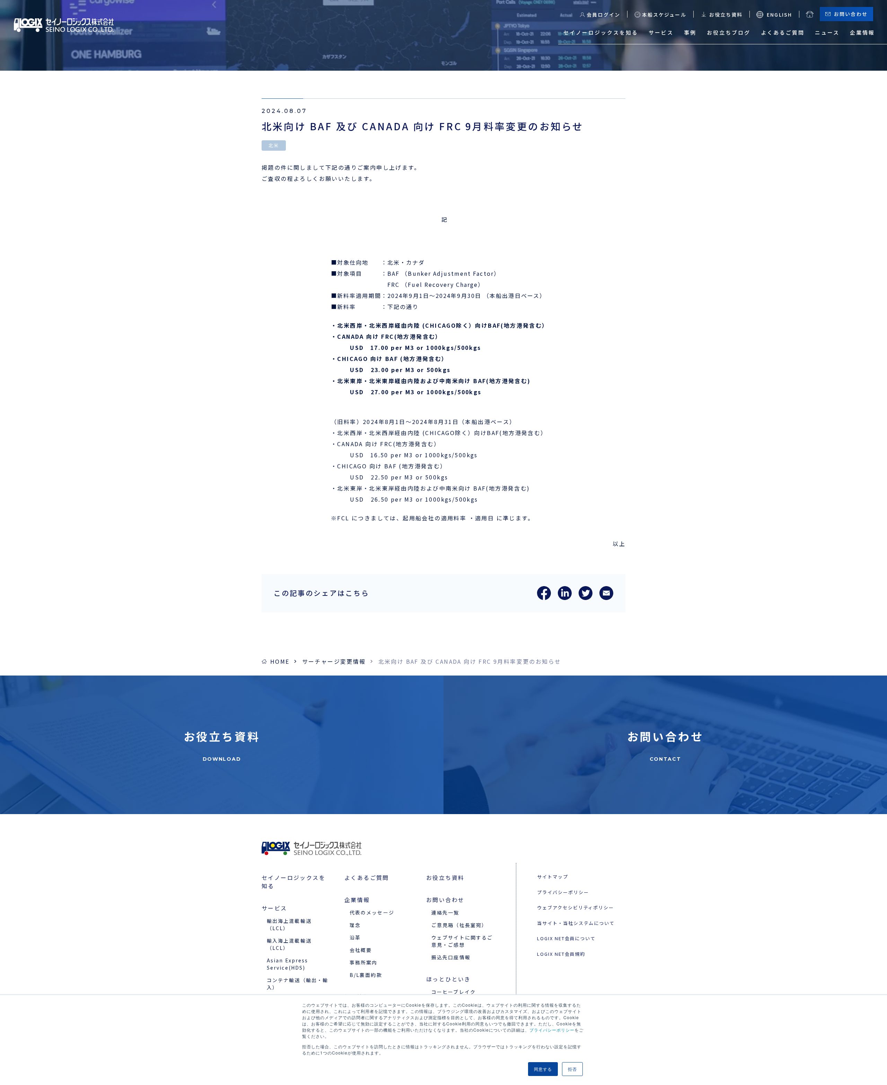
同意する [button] (543, 1069)
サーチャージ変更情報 (334, 661)
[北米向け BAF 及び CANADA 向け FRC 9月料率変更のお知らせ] (544, 597)
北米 (274, 145)
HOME (280, 661)
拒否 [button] (572, 1069)
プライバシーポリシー (551, 1030)
